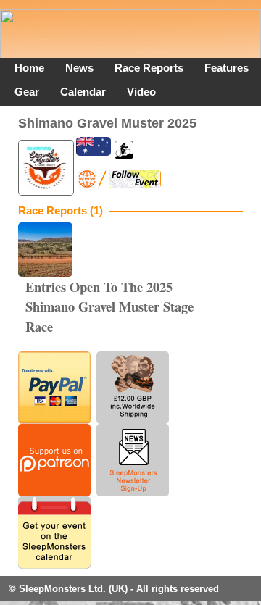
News (79, 68)
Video (141, 91)
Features (226, 68)
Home (29, 68)
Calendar (83, 91)
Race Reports (149, 68)
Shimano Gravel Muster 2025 (107, 122)
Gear (26, 91)
